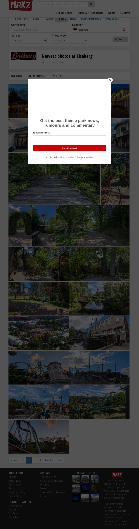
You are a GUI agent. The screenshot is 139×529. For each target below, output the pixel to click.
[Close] (110, 80)
